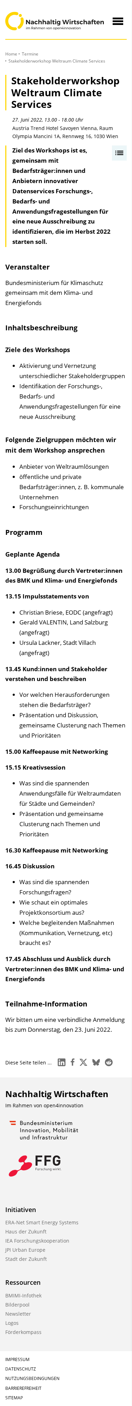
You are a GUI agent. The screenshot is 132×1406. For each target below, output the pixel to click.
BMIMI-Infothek (23, 1295)
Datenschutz (20, 1369)
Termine (30, 54)
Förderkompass (23, 1332)
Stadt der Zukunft (26, 1259)
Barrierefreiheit (23, 1388)
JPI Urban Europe (25, 1249)
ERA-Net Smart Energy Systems (41, 1222)
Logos (12, 1323)
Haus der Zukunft (25, 1231)
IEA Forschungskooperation (37, 1240)
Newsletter (18, 1313)
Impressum (17, 1359)
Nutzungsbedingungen (32, 1378)
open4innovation (63, 1105)
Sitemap (14, 1398)
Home (11, 54)
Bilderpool (17, 1304)
